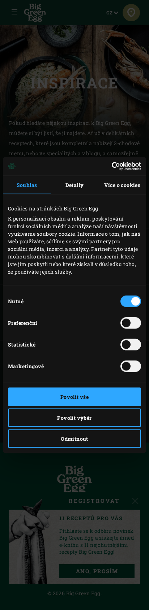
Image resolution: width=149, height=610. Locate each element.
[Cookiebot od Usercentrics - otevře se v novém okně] (109, 166)
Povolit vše (74, 396)
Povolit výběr (74, 417)
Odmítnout (74, 438)
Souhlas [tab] (27, 184)
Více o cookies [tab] (122, 184)
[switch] (130, 322)
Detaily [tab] (74, 184)
